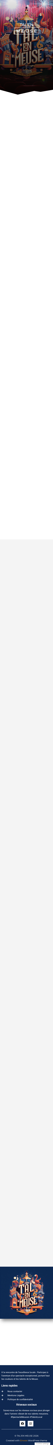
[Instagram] (30, 1423)
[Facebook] (22, 1423)
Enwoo (23, 1440)
